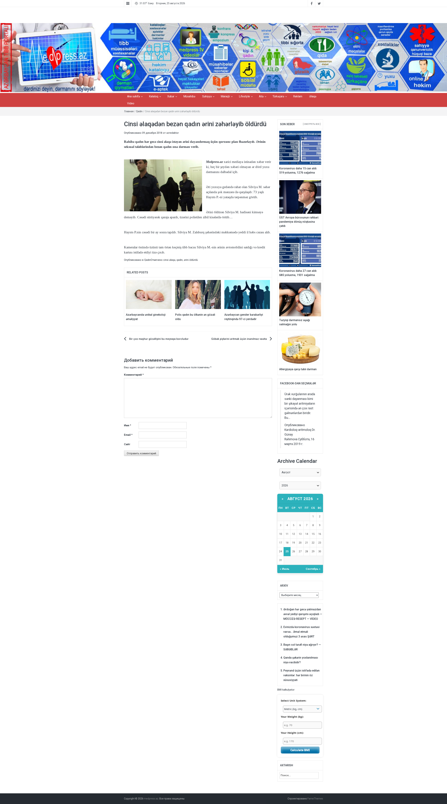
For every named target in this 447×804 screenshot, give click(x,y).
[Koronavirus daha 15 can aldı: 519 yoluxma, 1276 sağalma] (300, 147)
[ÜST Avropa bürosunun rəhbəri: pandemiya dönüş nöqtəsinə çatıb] (300, 196)
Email (128, 434)
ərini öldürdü (191, 259)
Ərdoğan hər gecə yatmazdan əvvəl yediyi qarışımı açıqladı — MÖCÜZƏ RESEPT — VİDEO (302, 614)
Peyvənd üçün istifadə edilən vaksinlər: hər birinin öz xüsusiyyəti (301, 675)
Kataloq (153, 96)
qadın (180, 259)
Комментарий (134, 374)
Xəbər (170, 96)
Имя (127, 425)
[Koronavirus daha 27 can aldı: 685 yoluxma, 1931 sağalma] (300, 250)
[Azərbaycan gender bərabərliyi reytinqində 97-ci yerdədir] (247, 294)
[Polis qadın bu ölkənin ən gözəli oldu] (198, 294)
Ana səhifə (133, 96)
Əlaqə (312, 96)
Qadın (139, 111)
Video (130, 103)
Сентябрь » (313, 568)
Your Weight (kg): (292, 716)
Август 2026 (300, 499)
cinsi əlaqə (169, 259)
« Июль (284, 568)
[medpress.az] (223, 57)
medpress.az (151, 798)
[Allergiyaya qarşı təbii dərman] (300, 348)
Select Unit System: (293, 700)
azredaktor (172, 132)
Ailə (261, 96)
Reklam (297, 96)
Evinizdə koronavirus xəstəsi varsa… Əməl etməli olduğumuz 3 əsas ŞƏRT (301, 631)
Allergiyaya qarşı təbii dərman (298, 369)
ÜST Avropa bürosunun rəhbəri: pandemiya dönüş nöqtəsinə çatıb (299, 222)
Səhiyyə (207, 96)
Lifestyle (244, 96)
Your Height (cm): (292, 732)
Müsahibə (189, 96)
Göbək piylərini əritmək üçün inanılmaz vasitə (239, 338)
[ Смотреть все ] (312, 124)
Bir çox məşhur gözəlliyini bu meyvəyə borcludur (159, 338)
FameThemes (315, 798)
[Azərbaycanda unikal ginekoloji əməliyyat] (149, 294)
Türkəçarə (278, 96)
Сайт (127, 444)
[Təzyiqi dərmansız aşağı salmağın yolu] (300, 299)
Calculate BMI (300, 750)
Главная (129, 111)
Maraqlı (225, 96)
